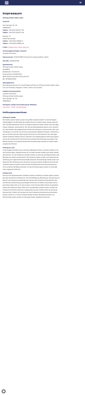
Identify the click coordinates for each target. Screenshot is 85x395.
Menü (80, 2)
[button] (3, 391)
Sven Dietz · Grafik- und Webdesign (14, 107)
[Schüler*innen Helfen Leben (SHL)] (7, 2)
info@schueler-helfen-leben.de (18, 47)
